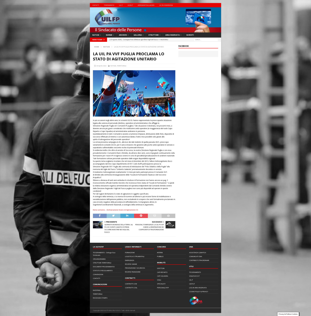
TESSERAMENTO (109, 5)
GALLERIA (138, 35)
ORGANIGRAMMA (99, 259)
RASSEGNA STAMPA (100, 298)
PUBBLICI (160, 256)
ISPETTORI (160, 268)
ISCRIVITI (190, 35)
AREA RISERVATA (172, 35)
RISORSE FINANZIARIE (132, 272)
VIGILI (159, 280)
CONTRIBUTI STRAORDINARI (199, 260)
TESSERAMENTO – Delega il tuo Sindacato (104, 253)
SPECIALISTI (161, 284)
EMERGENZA (129, 260)
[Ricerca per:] (206, 39)
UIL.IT (121, 5)
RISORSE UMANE (131, 264)
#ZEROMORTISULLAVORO (146, 5)
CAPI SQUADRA (162, 276)
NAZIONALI (97, 290)
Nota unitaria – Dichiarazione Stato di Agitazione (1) (115, 210)
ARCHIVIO (123, 35)
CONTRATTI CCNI (131, 284)
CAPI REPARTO (162, 272)
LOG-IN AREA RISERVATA (198, 288)
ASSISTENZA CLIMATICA (197, 252)
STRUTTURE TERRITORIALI (102, 263)
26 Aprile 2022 (101, 66)
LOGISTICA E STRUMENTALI (134, 256)
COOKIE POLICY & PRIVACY (198, 291)
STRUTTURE (153, 35)
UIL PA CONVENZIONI (166, 5)
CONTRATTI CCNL (131, 288)
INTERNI (160, 252)
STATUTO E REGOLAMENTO (103, 270)
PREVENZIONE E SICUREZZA (135, 268)
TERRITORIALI (121, 66)
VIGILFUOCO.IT (194, 276)
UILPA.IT (130, 5)
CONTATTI (95, 5)
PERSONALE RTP (163, 288)
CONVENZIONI (98, 274)
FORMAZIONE (130, 252)
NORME (109, 35)
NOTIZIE (95, 35)
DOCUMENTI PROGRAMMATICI (104, 267)
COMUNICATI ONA (195, 256)
